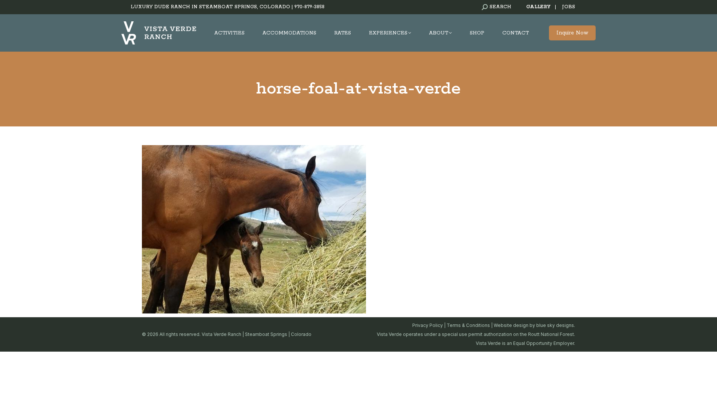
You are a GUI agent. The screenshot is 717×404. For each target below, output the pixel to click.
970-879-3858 (309, 7)
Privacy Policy (427, 325)
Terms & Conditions (468, 325)
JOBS (568, 7)
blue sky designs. (555, 325)
